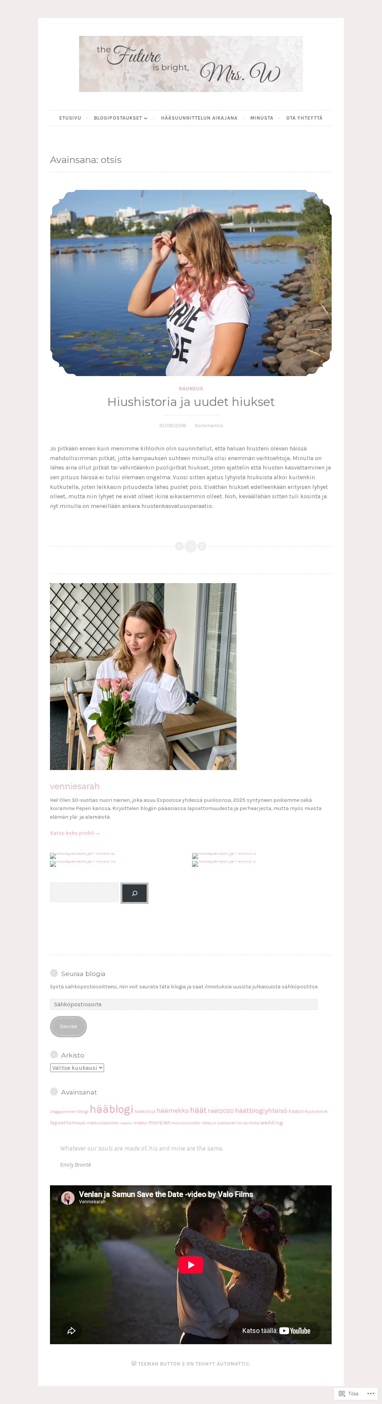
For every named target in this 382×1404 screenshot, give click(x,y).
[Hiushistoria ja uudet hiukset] (191, 283)
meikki (126, 1123)
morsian (159, 1122)
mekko (140, 1123)
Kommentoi (209, 425)
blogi (83, 1111)
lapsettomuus (67, 1123)
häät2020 (221, 1110)
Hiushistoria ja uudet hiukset (191, 402)
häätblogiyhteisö (261, 1110)
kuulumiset (316, 1111)
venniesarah (75, 786)
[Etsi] (134, 893)
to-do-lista (248, 1123)
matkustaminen (103, 1123)
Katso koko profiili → (75, 833)
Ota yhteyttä (304, 118)
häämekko (173, 1110)
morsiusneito (186, 1123)
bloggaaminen (63, 1111)
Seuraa (68, 1026)
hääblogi (112, 1109)
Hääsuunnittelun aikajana (199, 118)
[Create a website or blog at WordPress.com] (134, 1364)
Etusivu (70, 118)
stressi (208, 1123)
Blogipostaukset (118, 118)
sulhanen (226, 1123)
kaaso (296, 1111)
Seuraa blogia (83, 973)
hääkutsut (145, 1111)
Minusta (261, 118)
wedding (271, 1122)
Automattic (233, 1364)
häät (198, 1110)
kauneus (191, 388)
